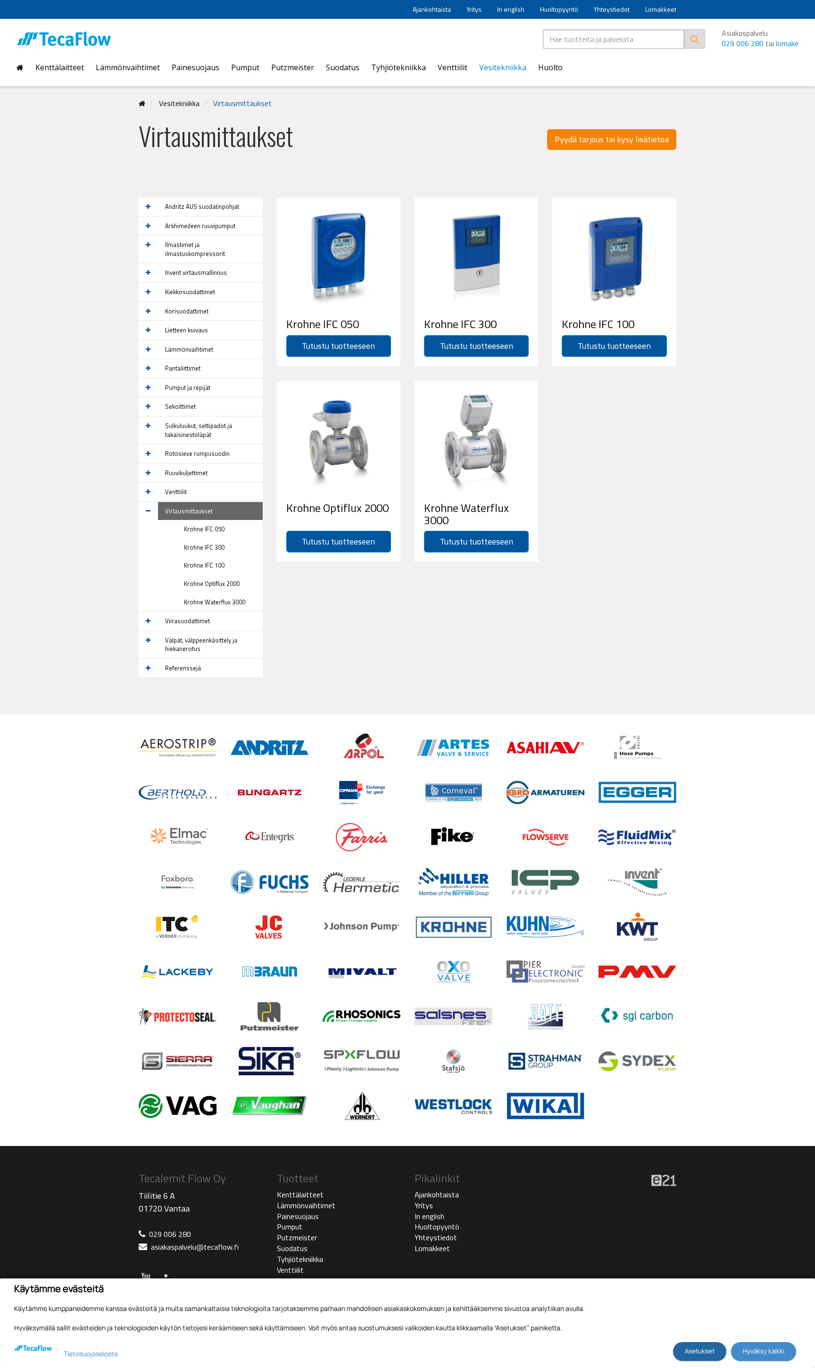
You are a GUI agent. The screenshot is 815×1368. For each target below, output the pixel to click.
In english (510, 9)
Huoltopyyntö (559, 9)
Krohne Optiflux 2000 (212, 583)
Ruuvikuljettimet (186, 473)
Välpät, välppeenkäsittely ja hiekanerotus (201, 644)
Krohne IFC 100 (204, 565)
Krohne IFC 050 (204, 529)
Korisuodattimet (186, 311)
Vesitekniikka (502, 67)
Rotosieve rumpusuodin (197, 453)
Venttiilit (452, 67)
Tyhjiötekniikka (398, 67)
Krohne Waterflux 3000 (214, 602)
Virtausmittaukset (242, 103)
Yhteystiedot (612, 9)
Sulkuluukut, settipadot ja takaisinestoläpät (198, 430)
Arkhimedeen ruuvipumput (200, 226)
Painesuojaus (195, 67)
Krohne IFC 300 (204, 547)
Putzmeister (292, 67)
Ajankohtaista (432, 9)
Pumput (245, 67)
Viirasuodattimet (187, 621)
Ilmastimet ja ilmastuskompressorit (195, 249)
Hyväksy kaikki (763, 1351)
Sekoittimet (180, 406)
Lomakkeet (660, 9)
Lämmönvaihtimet (128, 67)
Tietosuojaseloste (91, 1353)
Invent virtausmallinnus (196, 272)
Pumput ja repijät (187, 387)
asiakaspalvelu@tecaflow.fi (195, 1247)
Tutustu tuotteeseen (338, 345)
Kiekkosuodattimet (190, 292)
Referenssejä (183, 668)
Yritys (474, 9)
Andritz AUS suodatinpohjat (202, 206)
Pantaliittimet (182, 368)
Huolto (550, 67)
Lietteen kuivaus (186, 330)
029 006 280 (743, 43)
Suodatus (342, 67)
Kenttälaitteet (59, 67)
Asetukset (700, 1351)
